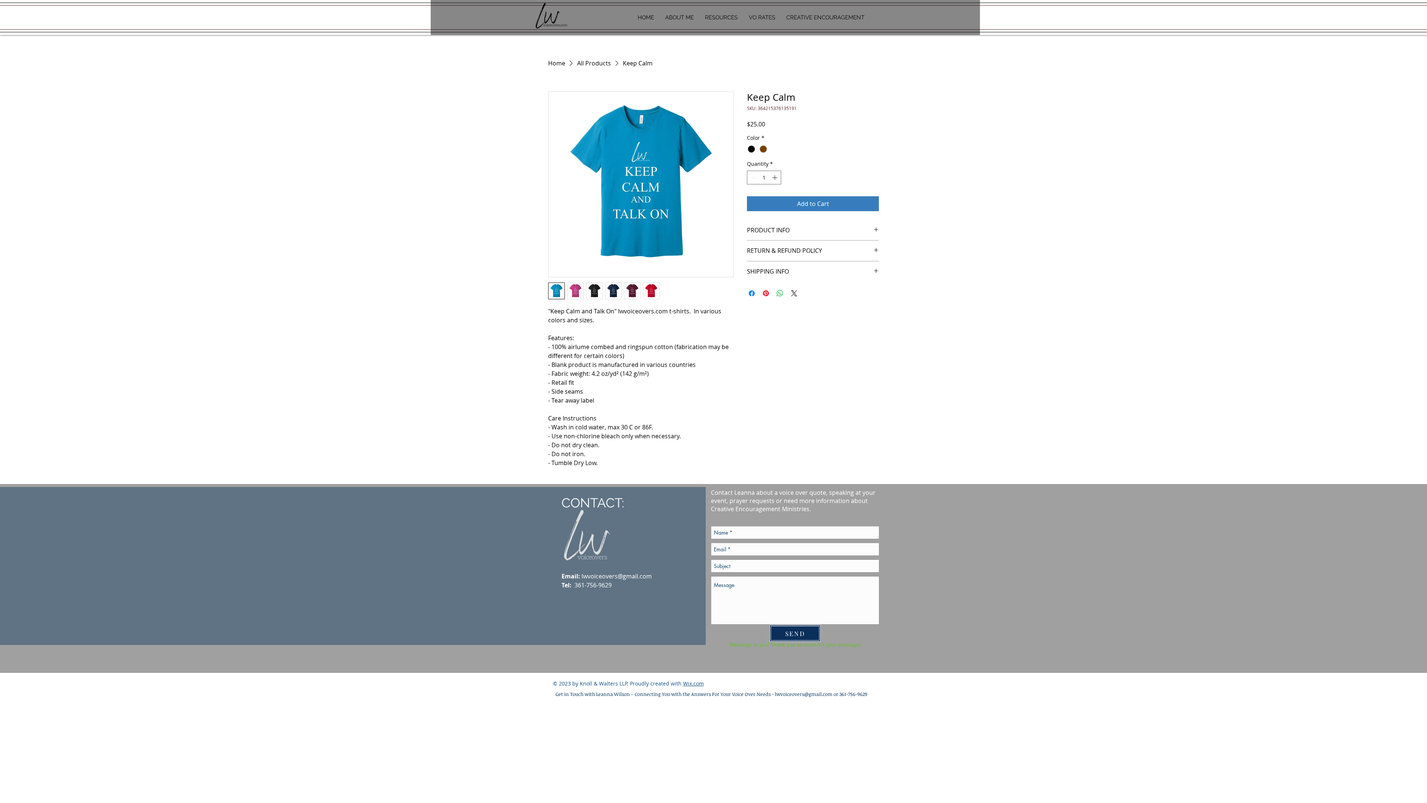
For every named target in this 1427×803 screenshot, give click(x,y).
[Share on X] (794, 293)
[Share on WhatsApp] (780, 293)
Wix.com (693, 683)
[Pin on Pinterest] (765, 293)
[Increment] (775, 177)
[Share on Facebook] (751, 293)
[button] (721, 17)
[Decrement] (752, 177)
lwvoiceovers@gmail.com (617, 576)
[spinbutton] (764, 177)
